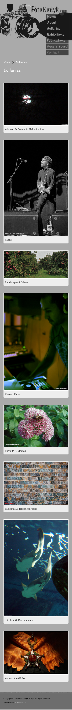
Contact (53, 52)
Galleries (53, 28)
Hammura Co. (21, 702)
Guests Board (57, 46)
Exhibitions (55, 34)
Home (51, 16)
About (51, 22)
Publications (56, 40)
